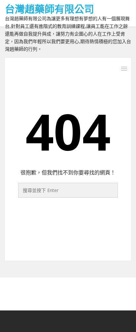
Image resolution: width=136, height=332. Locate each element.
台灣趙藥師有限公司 (49, 9)
